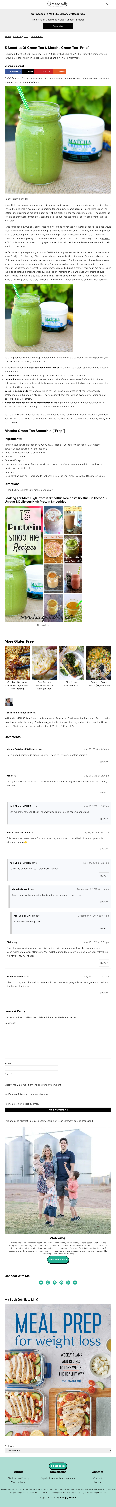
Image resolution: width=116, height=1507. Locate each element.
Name (9, 1063)
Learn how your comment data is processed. (69, 1121)
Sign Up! (45, 1478)
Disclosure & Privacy (18, 1478)
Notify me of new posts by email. (22, 1104)
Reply (104, 762)
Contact (97, 1478)
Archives (9, 1446)
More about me (57, 1259)
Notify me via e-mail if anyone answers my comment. (34, 1085)
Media (97, 1482)
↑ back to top (58, 1466)
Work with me (18, 1482)
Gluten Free (37, 36)
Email (8, 1074)
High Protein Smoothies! (49, 501)
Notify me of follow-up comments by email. (27, 1094)
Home (8, 36)
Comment (11, 1023)
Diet (26, 36)
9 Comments (74, 58)
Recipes (17, 36)
